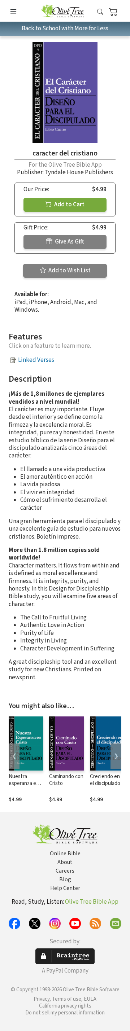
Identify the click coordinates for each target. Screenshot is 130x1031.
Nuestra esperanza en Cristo (24, 783)
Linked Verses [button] (36, 360)
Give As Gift (69, 241)
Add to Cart (68, 204)
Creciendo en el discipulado (105, 780)
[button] (100, 12)
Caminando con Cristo (66, 780)
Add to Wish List (69, 270)
